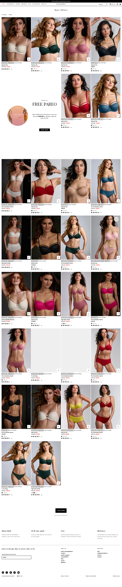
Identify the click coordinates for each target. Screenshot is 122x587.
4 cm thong (34, 376)
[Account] (117, 4)
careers (63, 553)
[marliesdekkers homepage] (61, 4)
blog (62, 558)
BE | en (113, 4)
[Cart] (120, 4)
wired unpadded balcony (8, 319)
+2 (65, 323)
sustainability (64, 557)
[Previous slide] (4, 39)
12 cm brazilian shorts (7, 206)
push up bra (34, 432)
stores (62, 560)
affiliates (63, 562)
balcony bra (5, 65)
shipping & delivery (102, 553)
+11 (36, 68)
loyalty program (65, 555)
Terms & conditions (91, 576)
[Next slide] (29, 39)
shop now (44, 130)
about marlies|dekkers (67, 551)
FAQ (98, 551)
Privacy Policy (65, 576)
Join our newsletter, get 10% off (9, 554)
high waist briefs (6, 263)
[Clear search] (105, 4)
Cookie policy (116, 576)
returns (99, 555)
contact (99, 557)
